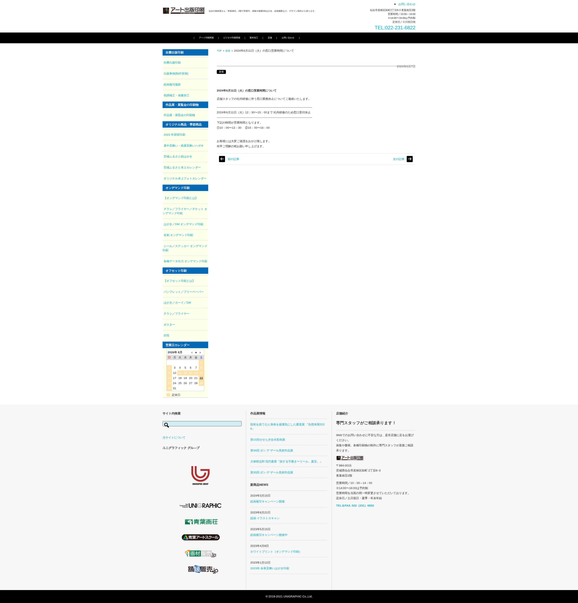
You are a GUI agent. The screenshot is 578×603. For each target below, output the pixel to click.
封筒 (166, 335)
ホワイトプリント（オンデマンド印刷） (276, 551)
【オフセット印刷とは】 (179, 280)
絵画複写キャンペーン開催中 (268, 534)
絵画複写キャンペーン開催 (267, 501)
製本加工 (254, 37)
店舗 (270, 37)
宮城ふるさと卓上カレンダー (182, 167)
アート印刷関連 (206, 37)
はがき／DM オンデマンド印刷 (183, 224)
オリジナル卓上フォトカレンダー (185, 178)
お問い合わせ (288, 37)
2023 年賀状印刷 (174, 134)
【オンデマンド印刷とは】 (181, 198)
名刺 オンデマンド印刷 (178, 235)
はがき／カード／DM (177, 302)
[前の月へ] (190, 352)
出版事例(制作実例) (176, 73)
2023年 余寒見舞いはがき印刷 (269, 568)
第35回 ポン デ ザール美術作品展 (271, 472)
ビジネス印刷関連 (231, 37)
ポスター (169, 324)
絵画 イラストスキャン (265, 518)
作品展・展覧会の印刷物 (179, 115)
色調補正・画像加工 (176, 95)
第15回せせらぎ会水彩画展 (267, 439)
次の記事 (398, 159)
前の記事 (233, 159)
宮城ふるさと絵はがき (178, 156)
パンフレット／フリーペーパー (184, 291)
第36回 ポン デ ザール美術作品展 (271, 450)
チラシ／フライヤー (176, 313)
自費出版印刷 (172, 62)
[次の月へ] (201, 352)
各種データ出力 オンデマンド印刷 (185, 261)
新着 (227, 51)
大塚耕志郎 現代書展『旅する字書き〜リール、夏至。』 (286, 461)
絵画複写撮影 (172, 84)
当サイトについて (174, 437)
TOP (219, 51)
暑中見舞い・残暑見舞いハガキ (184, 145)
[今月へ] (196, 352)
